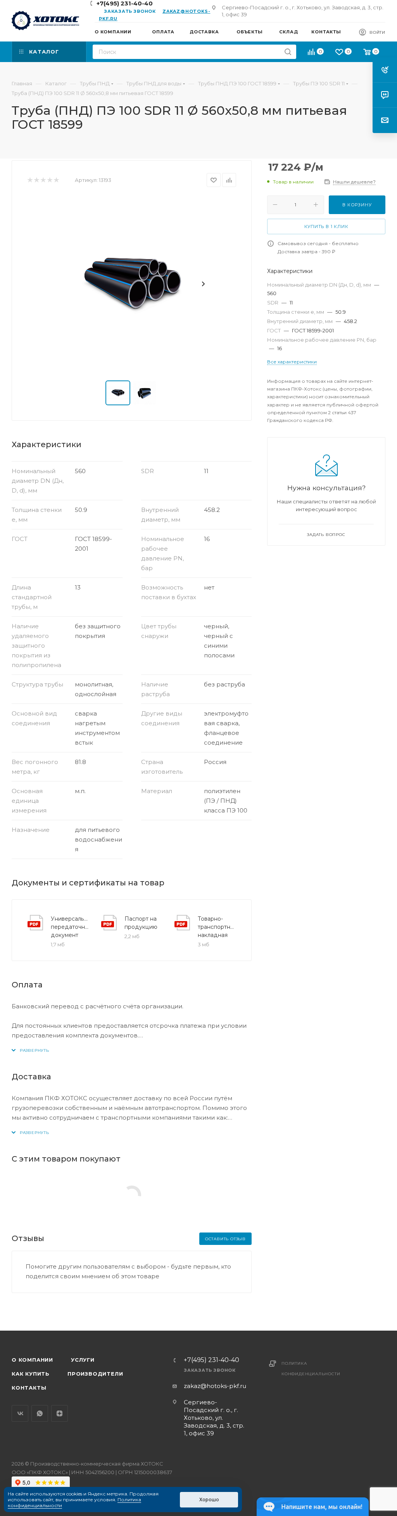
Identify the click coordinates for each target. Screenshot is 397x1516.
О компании (32, 1360)
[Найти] (288, 52)
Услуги (83, 1360)
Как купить (31, 1374)
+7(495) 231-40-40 (211, 1360)
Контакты (29, 1388)
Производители (95, 1374)
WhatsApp (39, 1413)
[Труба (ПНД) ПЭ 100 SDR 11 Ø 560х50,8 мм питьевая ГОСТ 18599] (132, 284)
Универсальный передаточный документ (70, 927)
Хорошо (209, 1499)
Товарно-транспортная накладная (217, 927)
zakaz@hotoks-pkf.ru (215, 1386)
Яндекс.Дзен (59, 1413)
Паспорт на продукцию (140, 922)
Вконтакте (20, 1413)
